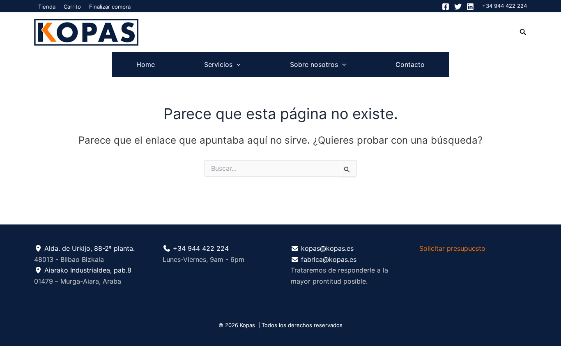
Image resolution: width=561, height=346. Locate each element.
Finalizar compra (110, 6)
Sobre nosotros (314, 64)
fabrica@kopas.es (328, 259)
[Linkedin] (470, 6)
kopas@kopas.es (327, 248)
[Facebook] (445, 6)
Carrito (72, 6)
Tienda (46, 6)
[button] (523, 32)
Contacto (410, 64)
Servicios (218, 64)
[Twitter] (458, 6)
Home (145, 64)
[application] (236, 64)
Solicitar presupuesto (452, 248)
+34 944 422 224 (504, 5)
